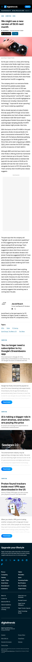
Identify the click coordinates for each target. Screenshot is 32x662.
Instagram (6, 560)
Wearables (21, 575)
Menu (2, 7)
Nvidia (8, 328)
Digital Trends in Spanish (24, 608)
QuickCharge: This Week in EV (9, 331)
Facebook (2, 560)
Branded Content (22, 600)
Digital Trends (9, 9)
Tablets (20, 572)
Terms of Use (4, 645)
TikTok (18, 560)
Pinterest (22, 560)
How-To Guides (22, 586)
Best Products (22, 583)
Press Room (21, 638)
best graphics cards (24, 72)
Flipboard (2, 564)
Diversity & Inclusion (6, 642)
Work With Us (4, 638)
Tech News (22, 331)
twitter (15, 309)
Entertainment (5, 586)
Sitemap (20, 642)
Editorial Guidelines (6, 604)
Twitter (10, 560)
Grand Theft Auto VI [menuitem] (6, 10)
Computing (4, 575)
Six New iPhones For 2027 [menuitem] (18, 10)
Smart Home (4, 583)
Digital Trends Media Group (9, 651)
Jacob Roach (6, 30)
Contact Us (4, 598)
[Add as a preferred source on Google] (6, 33)
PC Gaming (15, 328)
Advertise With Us (5, 601)
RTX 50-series (20, 69)
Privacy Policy (21, 635)
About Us (3, 595)
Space (20, 577)
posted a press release (18, 86)
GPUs (2, 328)
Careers (3, 635)
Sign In (27, 7)
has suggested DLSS (17, 255)
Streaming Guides (23, 580)
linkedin (12, 309)
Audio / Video (5, 580)
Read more (6, 402)
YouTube (14, 560)
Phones (3, 572)
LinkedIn (26, 560)
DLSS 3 (23, 132)
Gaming (3, 577)
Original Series (22, 589)
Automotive (4, 589)
